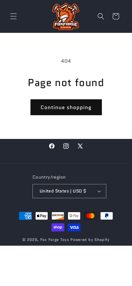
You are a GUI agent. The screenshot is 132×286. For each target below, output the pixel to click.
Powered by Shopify (90, 239)
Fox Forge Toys (54, 239)
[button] (13, 16)
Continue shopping (66, 107)
